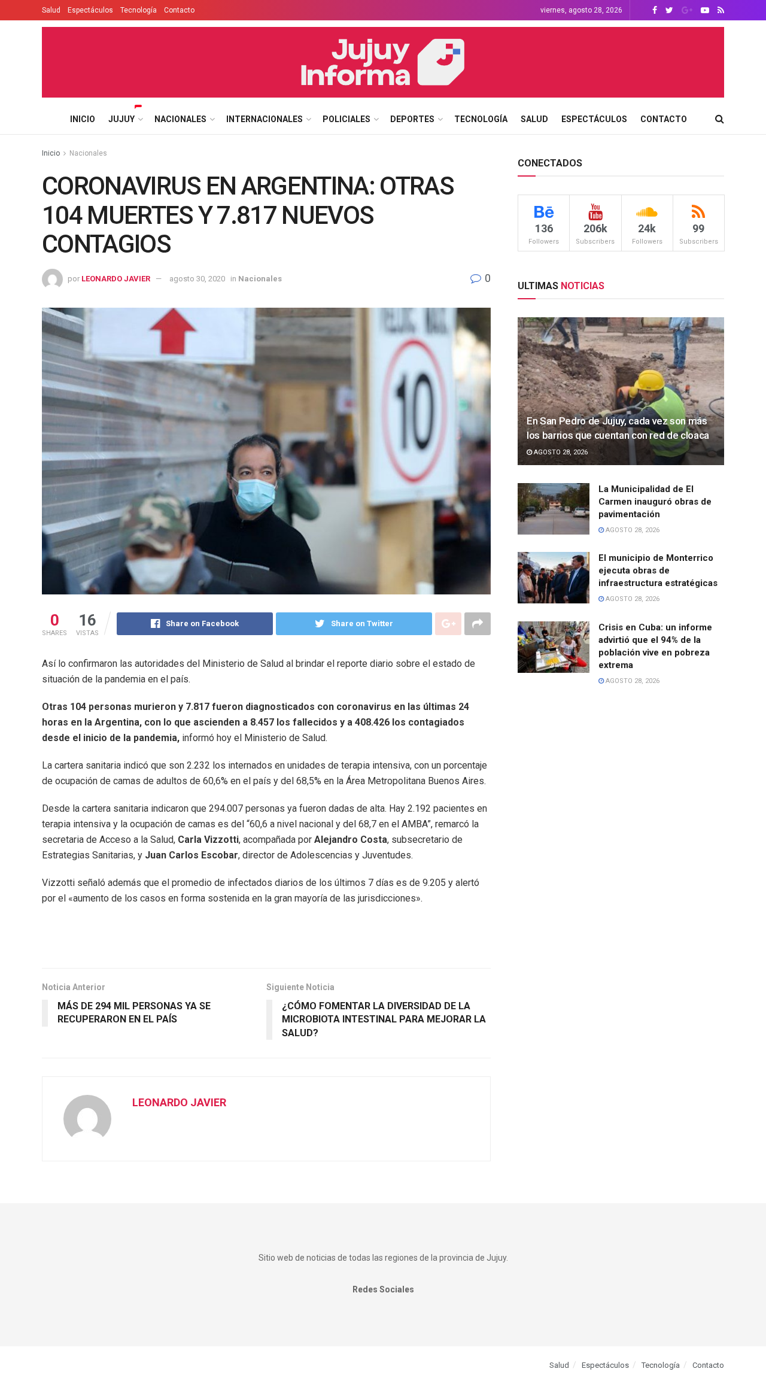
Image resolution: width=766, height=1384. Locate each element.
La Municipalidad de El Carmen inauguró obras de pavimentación (655, 502)
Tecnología (138, 10)
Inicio (82, 119)
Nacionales (180, 119)
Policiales (346, 119)
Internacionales (264, 119)
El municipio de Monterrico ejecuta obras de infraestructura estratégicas (658, 570)
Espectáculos (90, 10)
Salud (51, 10)
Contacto (179, 10)
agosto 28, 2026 (560, 452)
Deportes (412, 119)
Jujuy (121, 119)
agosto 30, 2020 (197, 278)
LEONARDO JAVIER (115, 278)
